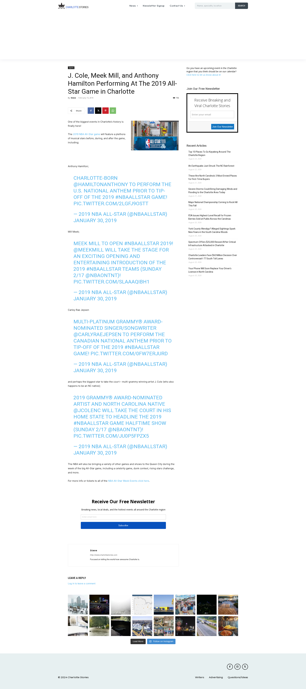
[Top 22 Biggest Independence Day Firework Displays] (185, 626)
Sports (71, 68)
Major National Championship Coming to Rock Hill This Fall (212, 204)
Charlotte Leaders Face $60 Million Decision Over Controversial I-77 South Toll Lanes (212, 257)
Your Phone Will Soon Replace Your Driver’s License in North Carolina (209, 270)
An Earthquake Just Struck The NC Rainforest (211, 166)
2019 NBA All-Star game (86, 134)
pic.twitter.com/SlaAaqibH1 (111, 282)
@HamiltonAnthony (100, 184)
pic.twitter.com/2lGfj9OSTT (110, 203)
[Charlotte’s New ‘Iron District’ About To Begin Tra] (142, 626)
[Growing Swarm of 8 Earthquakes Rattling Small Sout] (142, 605)
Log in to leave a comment (81, 583)
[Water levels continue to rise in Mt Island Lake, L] (228, 605)
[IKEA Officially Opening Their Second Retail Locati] (164, 605)
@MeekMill (88, 250)
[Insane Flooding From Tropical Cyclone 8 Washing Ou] (121, 626)
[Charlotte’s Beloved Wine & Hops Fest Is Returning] (185, 605)
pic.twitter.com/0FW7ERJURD (129, 353)
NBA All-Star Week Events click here (128, 480)
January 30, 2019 (95, 220)
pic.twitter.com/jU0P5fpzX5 (111, 436)
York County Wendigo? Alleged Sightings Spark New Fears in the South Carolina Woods (211, 230)
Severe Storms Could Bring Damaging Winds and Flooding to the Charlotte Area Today (212, 191)
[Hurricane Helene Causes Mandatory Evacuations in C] (99, 626)
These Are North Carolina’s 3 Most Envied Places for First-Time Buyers (212, 177)
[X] (98, 110)
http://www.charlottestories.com (103, 555)
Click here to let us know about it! (203, 74)
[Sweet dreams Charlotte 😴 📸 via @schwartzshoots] (207, 605)
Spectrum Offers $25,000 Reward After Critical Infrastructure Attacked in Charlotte (212, 244)
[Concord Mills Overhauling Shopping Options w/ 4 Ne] (164, 626)
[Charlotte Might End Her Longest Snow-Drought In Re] (78, 605)
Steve (73, 98)
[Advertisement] (153, 35)
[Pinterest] (105, 110)
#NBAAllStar (132, 197)
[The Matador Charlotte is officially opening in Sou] (228, 626)
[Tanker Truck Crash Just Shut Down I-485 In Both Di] (207, 626)
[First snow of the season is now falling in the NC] (121, 605)
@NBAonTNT (101, 275)
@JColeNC (87, 410)
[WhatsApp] (113, 110)
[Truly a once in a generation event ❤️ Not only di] (99, 605)
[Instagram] (237, 667)
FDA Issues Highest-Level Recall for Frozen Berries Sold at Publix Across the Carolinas (209, 217)
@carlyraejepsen (97, 334)
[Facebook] (91, 110)
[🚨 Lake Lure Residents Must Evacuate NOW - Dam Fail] (78, 626)
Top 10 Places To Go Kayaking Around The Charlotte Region (209, 153)
